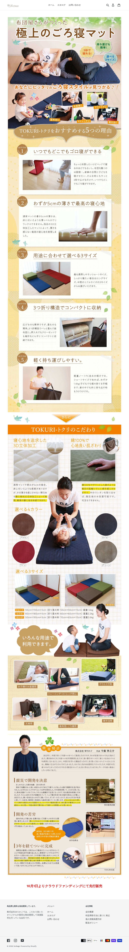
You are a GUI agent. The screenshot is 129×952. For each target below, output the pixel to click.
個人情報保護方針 (94, 919)
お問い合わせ (53, 919)
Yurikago (17, 946)
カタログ (51, 915)
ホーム (50, 912)
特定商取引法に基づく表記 (98, 915)
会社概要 (90, 912)
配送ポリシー (92, 923)
